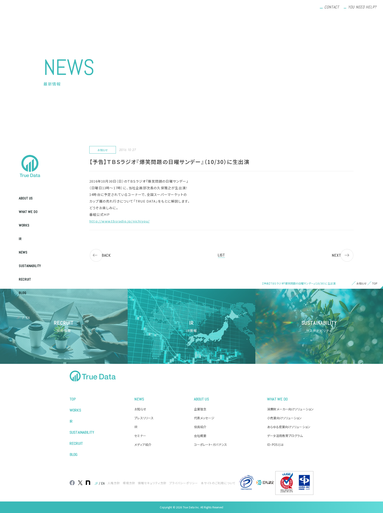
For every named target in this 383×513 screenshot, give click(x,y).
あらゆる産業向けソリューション (288, 427)
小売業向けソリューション (284, 418)
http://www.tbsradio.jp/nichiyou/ (119, 221)
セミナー (140, 435)
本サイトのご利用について (218, 483)
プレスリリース (144, 418)
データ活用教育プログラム (285, 435)
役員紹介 (200, 427)
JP (18, 317)
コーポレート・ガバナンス (210, 444)
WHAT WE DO (28, 211)
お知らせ (140, 409)
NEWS (23, 252)
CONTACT (331, 7)
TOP (73, 399)
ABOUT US (26, 198)
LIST (221, 254)
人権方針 (113, 483)
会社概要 (200, 435)
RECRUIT (25, 279)
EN (28, 317)
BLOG (22, 293)
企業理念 (200, 409)
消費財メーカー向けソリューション (290, 409)
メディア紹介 (142, 444)
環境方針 (129, 483)
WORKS (24, 225)
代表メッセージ (204, 418)
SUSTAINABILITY (30, 265)
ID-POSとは (275, 444)
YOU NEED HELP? (362, 7)
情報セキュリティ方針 (152, 483)
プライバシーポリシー (183, 483)
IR (20, 238)
